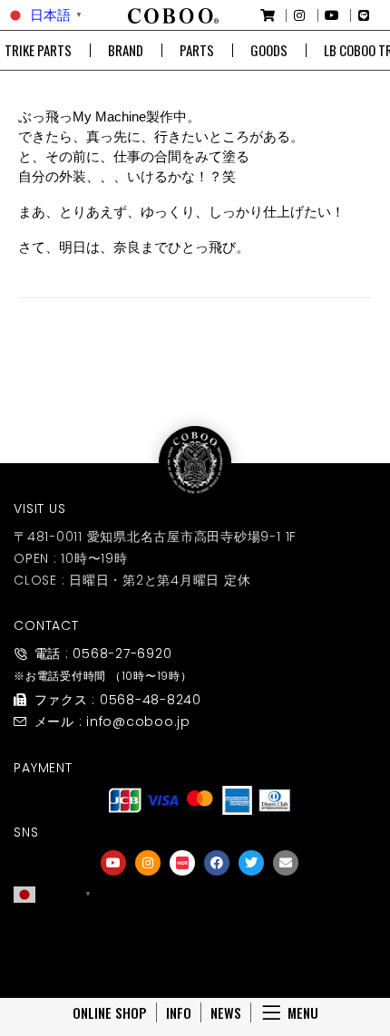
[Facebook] (216, 863)
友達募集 (199, 956)
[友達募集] (199, 932)
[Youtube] (113, 863)
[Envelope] (285, 863)
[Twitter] (251, 863)
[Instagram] (148, 863)
